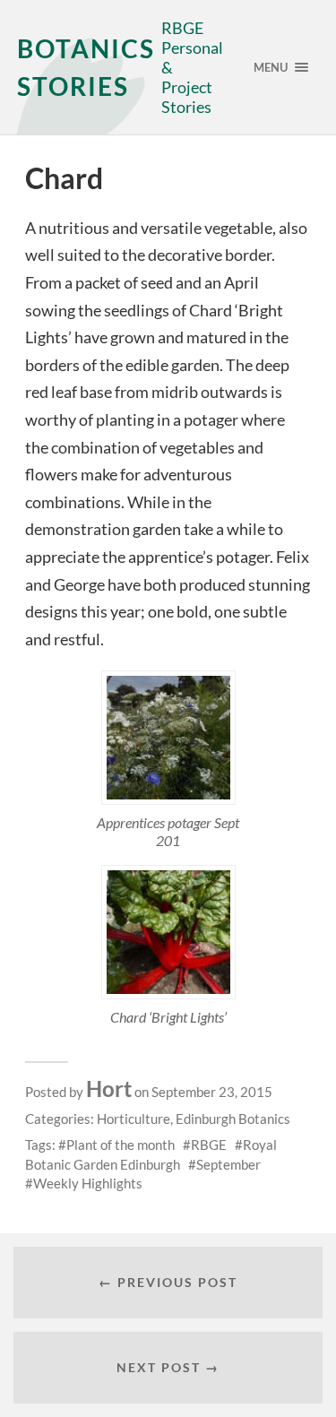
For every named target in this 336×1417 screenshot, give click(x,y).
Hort (109, 1089)
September (228, 1164)
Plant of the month (120, 1144)
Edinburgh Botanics (233, 1118)
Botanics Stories (86, 67)
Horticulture (133, 1118)
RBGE (209, 1144)
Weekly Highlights (87, 1183)
